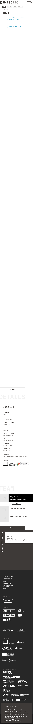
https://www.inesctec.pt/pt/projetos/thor (15, 456)
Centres (20, 6)
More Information (15, 26)
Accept (8, 720)
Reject (17, 720)
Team (15, 6)
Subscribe (7, 600)
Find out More (14, 717)
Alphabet (16, 504)
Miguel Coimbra (7, 445)
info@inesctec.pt (8, 578)
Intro (4, 6)
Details (9, 6)
